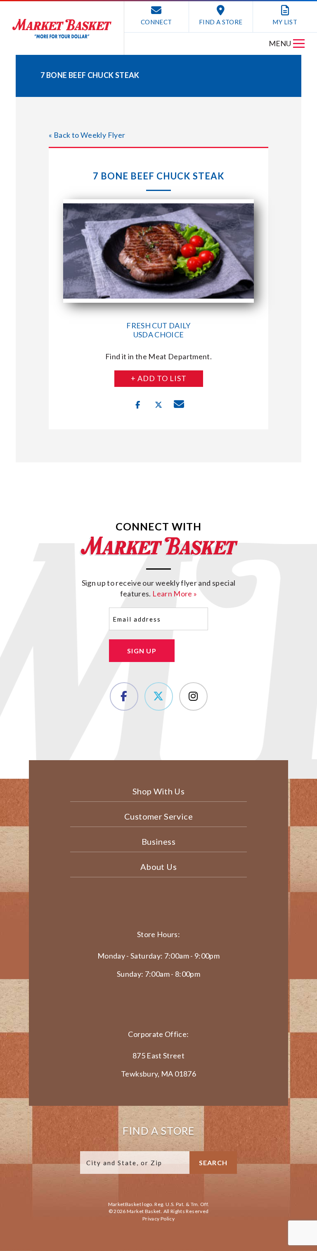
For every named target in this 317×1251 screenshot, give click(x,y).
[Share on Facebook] (138, 405)
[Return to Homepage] (62, 28)
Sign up (141, 651)
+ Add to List (159, 378)
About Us (158, 867)
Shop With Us (158, 791)
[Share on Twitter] (158, 405)
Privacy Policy (158, 1219)
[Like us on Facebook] (124, 696)
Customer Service (158, 816)
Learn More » (174, 593)
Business (158, 841)
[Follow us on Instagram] (193, 696)
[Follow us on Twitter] (158, 696)
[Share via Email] (179, 405)
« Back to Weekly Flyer (87, 134)
